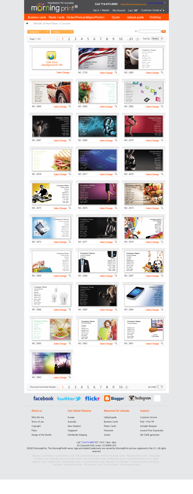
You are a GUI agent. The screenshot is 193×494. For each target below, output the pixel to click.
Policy (34, 430)
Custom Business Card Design (145, 461)
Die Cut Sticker (111, 464)
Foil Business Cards (116, 458)
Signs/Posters (96, 17)
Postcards (108, 430)
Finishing (155, 17)
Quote (116, 17)
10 (120, 39)
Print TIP (150, 421)
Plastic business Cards (137, 455)
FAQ (142, 421)
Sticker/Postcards (77, 17)
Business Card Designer (118, 461)
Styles (57, 31)
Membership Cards (71, 461)
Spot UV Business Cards (94, 458)
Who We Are (38, 417)
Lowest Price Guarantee (151, 430)
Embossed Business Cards (139, 458)
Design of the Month (41, 435)
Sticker (107, 435)
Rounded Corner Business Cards (66, 458)
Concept (65, 23)
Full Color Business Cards (87, 455)
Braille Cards (54, 461)
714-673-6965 (87, 442)
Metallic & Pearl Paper (45, 23)
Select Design (63, 72)
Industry (34, 31)
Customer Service (148, 417)
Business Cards (111, 421)
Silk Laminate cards (93, 464)
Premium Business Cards (113, 455)
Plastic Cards (57, 17)
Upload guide (135, 17)
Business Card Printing (42, 455)
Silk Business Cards (73, 464)
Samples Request (148, 426)
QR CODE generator (150, 435)
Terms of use (38, 421)
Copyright (36, 426)
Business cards (37, 17)
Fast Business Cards (64, 455)
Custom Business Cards (94, 461)
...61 (130, 39)
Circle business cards (130, 464)
